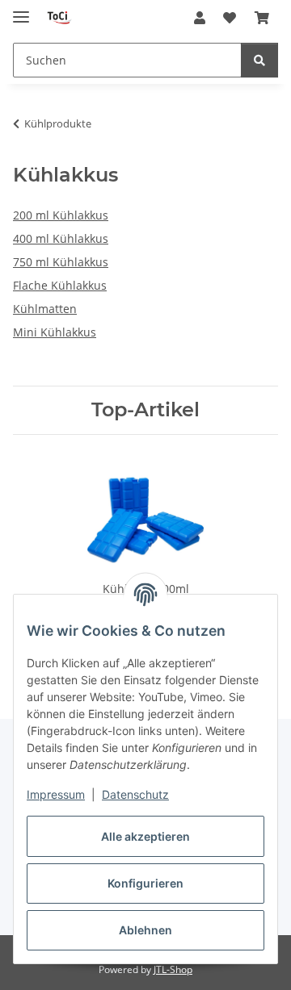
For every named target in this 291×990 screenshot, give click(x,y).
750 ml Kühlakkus (60, 261)
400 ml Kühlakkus (60, 238)
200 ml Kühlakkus (60, 215)
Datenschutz (135, 794)
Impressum (56, 794)
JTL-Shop (173, 969)
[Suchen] (259, 60)
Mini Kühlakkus (54, 332)
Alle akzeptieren (145, 836)
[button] (199, 18)
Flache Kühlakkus (60, 285)
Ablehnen (145, 930)
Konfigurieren (145, 883)
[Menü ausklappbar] (21, 10)
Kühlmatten (45, 308)
